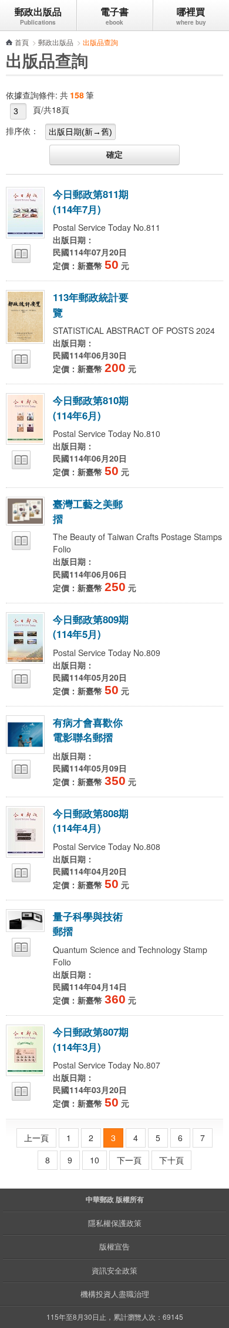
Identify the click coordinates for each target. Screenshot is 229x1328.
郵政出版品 (38, 11)
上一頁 (36, 1137)
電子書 (114, 11)
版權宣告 (114, 1246)
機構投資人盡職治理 (114, 1293)
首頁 (22, 42)
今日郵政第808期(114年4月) (91, 820)
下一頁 (129, 1160)
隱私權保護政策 (115, 1222)
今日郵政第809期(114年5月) (91, 626)
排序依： (22, 130)
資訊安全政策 (114, 1270)
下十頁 (171, 1160)
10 (94, 1160)
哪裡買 (191, 11)
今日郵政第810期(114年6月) (91, 407)
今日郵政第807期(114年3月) (91, 1039)
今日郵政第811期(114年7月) (91, 201)
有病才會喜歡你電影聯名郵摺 (88, 729)
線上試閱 (21, 253)
